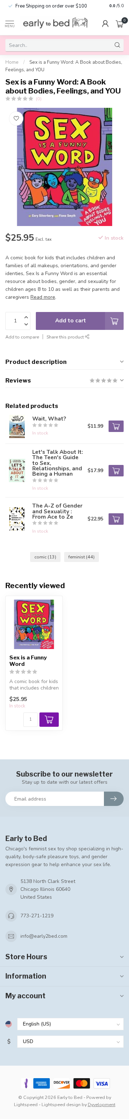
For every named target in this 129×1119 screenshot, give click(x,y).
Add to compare (22, 337)
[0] (120, 23)
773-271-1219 (36, 915)
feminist (81, 557)
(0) (39, 99)
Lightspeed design (61, 1104)
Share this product (66, 337)
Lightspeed (26, 1104)
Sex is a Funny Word (28, 660)
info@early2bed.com (43, 936)
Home (12, 62)
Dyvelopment (101, 1104)
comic (45, 557)
